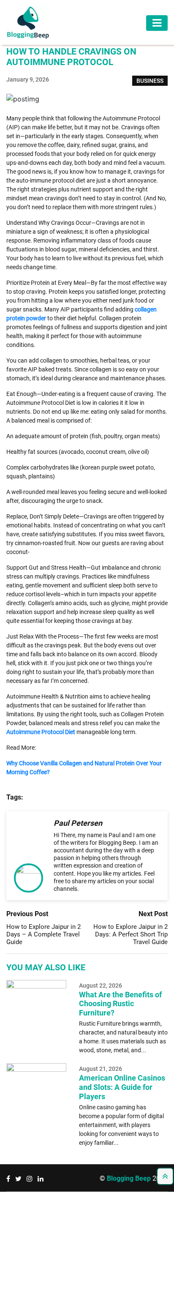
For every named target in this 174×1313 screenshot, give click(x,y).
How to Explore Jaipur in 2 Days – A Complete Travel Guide (43, 934)
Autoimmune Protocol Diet (40, 732)
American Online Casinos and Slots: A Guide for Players (122, 1086)
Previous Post (27, 914)
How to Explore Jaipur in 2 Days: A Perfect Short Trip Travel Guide (130, 934)
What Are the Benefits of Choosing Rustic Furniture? (120, 1003)
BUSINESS (149, 80)
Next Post (153, 914)
